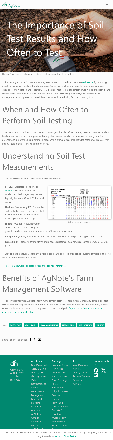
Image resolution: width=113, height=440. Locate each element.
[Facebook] (30, 339)
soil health (87, 82)
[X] (35, 339)
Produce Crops (59, 372)
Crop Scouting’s (60, 406)
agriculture (15, 325)
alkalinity (9, 190)
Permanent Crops (61, 364)
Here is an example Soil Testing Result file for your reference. (35, 265)
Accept (58, 436)
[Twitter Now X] (103, 370)
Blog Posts (14, 73)
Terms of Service (81, 376)
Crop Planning (59, 380)
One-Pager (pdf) (39, 364)
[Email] (39, 339)
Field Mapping (59, 425)
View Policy (70, 436)
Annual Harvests (60, 376)
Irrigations (57, 398)
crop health (30, 325)
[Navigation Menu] (107, 4)
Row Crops (57, 368)
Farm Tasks (57, 402)
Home (5, 73)
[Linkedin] (96, 375)
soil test (100, 325)
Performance (68, 325)
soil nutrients (85, 325)
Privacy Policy (80, 372)
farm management (49, 325)
